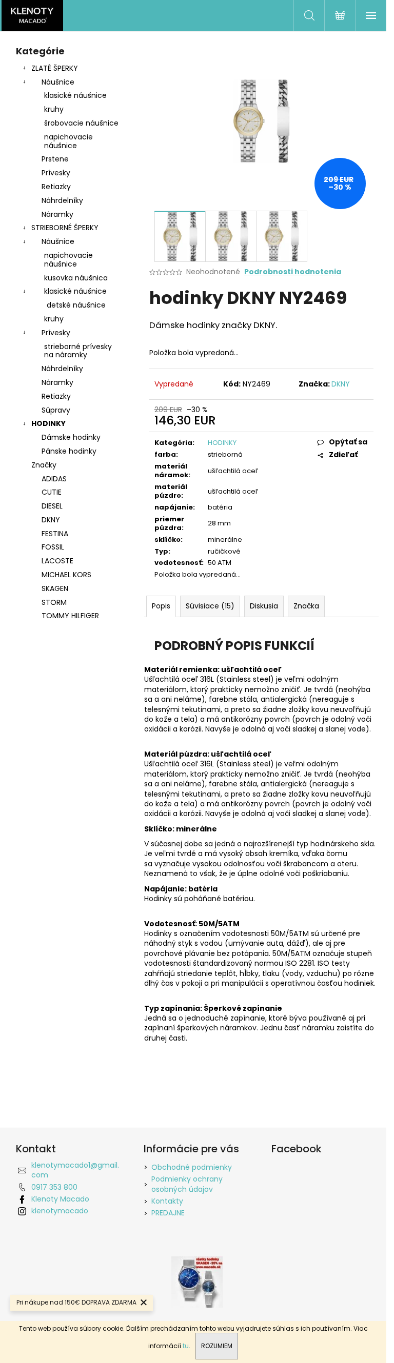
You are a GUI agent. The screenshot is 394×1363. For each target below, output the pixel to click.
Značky (43, 465)
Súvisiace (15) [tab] (210, 606)
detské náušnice (76, 305)
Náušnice (58, 82)
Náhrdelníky (62, 200)
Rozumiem (216, 1345)
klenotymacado (59, 1211)
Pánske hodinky (69, 451)
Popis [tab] (161, 606)
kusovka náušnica (76, 278)
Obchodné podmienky (191, 1167)
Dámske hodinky (71, 437)
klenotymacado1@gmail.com (75, 1170)
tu (186, 1345)
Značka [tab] (306, 606)
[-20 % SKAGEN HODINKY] (197, 1281)
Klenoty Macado (60, 1199)
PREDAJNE (168, 1213)
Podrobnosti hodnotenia (292, 272)
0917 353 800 (54, 1187)
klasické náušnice (75, 95)
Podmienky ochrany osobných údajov (187, 1184)
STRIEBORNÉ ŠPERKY (64, 227)
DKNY (340, 384)
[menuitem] (70, 479)
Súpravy (56, 410)
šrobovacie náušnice (81, 123)
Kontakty (167, 1201)
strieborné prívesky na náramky (78, 350)
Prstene (55, 159)
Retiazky (56, 186)
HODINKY (48, 423)
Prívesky (56, 173)
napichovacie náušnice (68, 141)
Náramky (57, 214)
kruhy (54, 109)
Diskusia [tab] (264, 606)
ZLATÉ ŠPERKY (54, 68)
